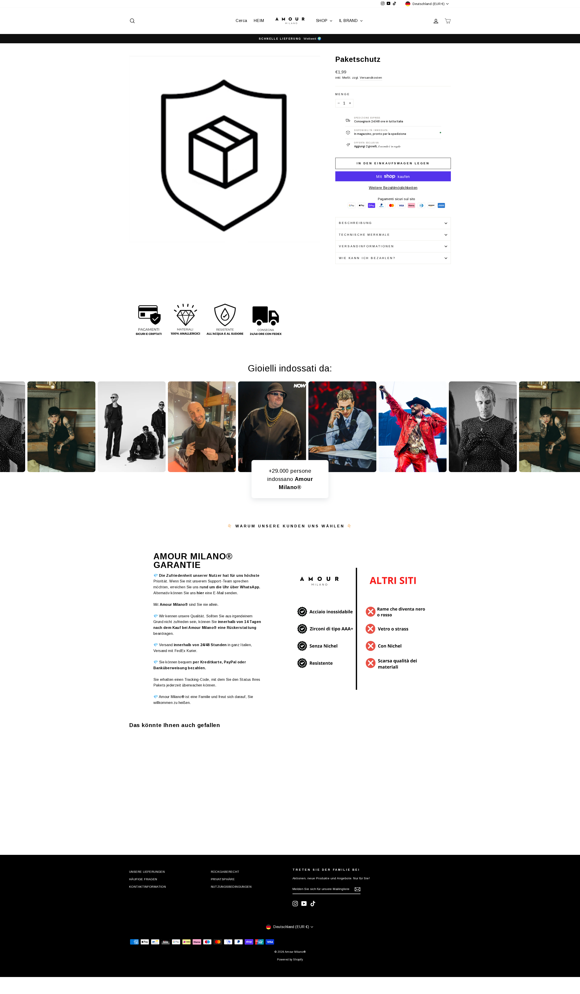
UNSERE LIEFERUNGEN (147, 871)
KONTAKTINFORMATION (147, 886)
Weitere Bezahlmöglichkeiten (393, 188)
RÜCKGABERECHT (225, 871)
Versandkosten (371, 77)
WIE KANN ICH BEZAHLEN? (367, 258)
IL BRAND (349, 20)
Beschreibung (355, 223)
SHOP (322, 20)
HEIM (259, 20)
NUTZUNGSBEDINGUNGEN (231, 886)
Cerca (241, 20)
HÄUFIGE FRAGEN (143, 879)
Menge (342, 94)
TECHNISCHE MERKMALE (364, 234)
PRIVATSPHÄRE (223, 879)
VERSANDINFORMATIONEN (366, 246)
